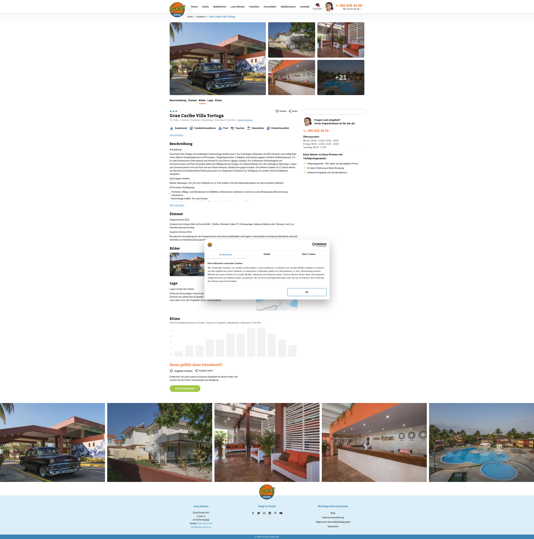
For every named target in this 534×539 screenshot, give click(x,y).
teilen (295, 111)
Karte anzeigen (245, 120)
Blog (333, 513)
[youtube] (281, 513)
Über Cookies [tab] (308, 254)
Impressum (333, 526)
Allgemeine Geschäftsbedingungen (333, 522)
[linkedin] (270, 513)
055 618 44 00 (351, 5)
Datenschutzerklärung (333, 517)
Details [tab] (267, 254)
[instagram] (264, 513)
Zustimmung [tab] (225, 254)
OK (306, 292)
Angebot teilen (206, 370)
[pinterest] (275, 513)
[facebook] (253, 513)
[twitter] (258, 513)
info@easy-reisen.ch (201, 527)
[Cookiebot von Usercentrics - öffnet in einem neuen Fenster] (314, 245)
